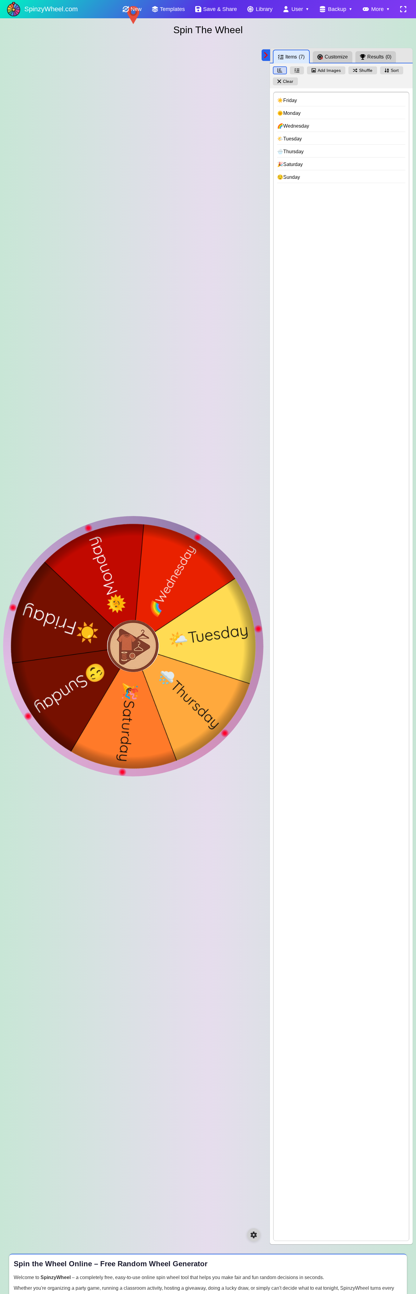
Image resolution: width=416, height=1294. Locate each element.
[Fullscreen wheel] (403, 9)
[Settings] (253, 1235)
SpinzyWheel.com (51, 9)
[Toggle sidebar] (266, 55)
